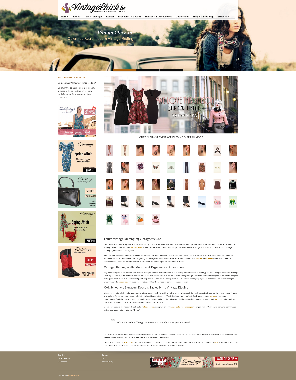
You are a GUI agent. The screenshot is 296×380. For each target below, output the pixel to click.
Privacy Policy (107, 362)
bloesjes (209, 258)
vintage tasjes (148, 306)
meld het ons (128, 342)
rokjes (199, 258)
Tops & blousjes (93, 16)
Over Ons (62, 355)
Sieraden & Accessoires (158, 16)
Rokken (110, 16)
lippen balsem (125, 281)
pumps (213, 296)
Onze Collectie (64, 358)
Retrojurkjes (136, 247)
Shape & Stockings (203, 16)
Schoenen (223, 16)
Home (64, 16)
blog (216, 342)
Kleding (75, 16)
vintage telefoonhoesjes (182, 306)
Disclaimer (62, 362)
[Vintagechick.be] (94, 6)
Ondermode (182, 16)
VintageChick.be (115, 32)
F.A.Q (104, 358)
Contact (105, 355)
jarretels (218, 299)
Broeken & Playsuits (129, 16)
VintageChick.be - (148, 70)
